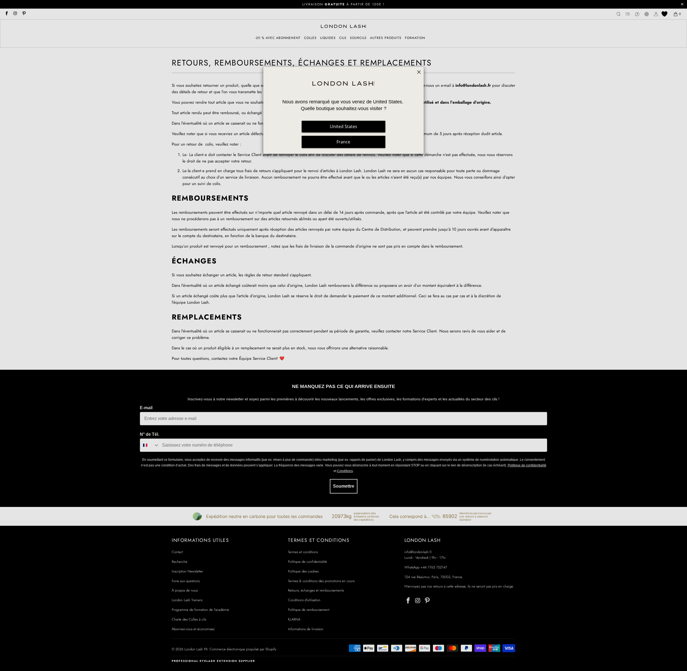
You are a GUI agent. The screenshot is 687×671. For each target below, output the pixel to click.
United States (343, 126)
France (343, 142)
